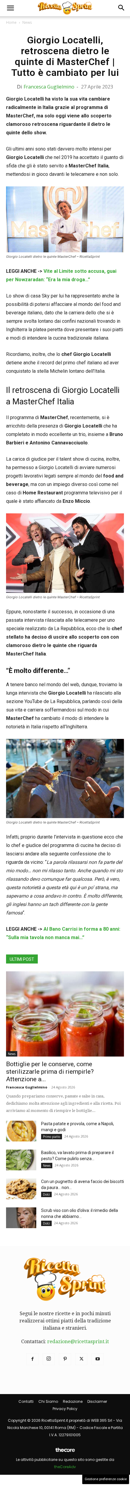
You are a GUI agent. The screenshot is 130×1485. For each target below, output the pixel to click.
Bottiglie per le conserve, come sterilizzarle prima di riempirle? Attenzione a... (50, 1071)
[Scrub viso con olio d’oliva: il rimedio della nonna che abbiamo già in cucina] (21, 1217)
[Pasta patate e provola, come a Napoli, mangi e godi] (21, 1131)
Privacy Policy (65, 1408)
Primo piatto (51, 1137)
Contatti (26, 1401)
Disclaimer (97, 1401)
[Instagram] (49, 1359)
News (27, 22)
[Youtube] (98, 1359)
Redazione (73, 1401)
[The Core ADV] (65, 1452)
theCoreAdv (65, 1466)
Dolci (46, 1194)
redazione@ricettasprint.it (78, 1341)
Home (11, 22)
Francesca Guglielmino (49, 86)
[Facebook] (32, 1359)
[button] (10, 8)
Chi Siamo (48, 1401)
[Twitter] (81, 1359)
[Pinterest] (65, 1359)
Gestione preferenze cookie (106, 1479)
